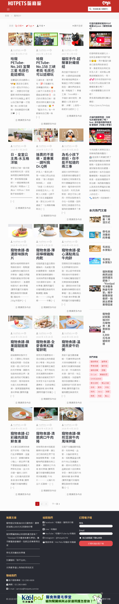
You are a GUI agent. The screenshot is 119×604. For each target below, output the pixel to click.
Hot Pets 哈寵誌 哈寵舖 (65, 542)
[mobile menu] (8, 9)
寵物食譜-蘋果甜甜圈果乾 (20, 345)
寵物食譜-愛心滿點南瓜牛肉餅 (71, 253)
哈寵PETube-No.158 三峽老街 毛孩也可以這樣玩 (46, 66)
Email (81, 530)
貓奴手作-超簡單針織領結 (71, 62)
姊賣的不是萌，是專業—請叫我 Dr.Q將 (45, 160)
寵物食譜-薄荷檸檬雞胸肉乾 (45, 253)
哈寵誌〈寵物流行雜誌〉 (58, 523)
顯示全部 (78, 25)
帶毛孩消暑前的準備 (15, 552)
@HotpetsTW (62, 537)
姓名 (81, 522)
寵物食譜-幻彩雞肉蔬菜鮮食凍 (20, 437)
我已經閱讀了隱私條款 (92, 537)
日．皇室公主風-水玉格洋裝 (20, 158)
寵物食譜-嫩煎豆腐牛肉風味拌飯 (71, 437)
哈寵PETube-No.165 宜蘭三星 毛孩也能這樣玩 (20, 66)
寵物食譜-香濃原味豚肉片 (20, 253)
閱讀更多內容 (24, 119)
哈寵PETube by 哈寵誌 (65, 533)
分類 (20, 25)
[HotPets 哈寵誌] (24, 3)
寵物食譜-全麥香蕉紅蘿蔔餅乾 (45, 345)
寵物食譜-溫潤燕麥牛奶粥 (71, 345)
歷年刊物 (106, 598)
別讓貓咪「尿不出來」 (16, 559)
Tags (30, 25)
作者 (41, 25)
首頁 (7, 15)
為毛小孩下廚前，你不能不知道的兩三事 (70, 160)
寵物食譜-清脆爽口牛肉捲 (45, 437)
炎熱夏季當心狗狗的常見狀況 (19, 567)
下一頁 (55, 503)
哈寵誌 (54, 529)
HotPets (17, 50)
